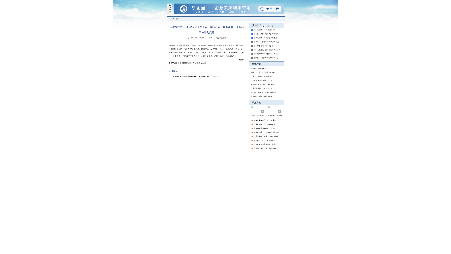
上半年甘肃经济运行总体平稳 (261, 88)
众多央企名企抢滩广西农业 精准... (263, 84)
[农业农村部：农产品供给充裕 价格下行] (275, 110)
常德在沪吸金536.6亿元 (259, 68)
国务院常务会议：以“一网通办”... (266, 120)
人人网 (193, 63)
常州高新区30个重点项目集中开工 (266, 38)
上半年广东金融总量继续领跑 (261, 76)
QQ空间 (172, 63)
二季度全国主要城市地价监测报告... (267, 136)
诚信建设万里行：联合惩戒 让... (265, 140)
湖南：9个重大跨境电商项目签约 (263, 72)
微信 (198, 63)
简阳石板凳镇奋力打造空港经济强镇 (267, 50)
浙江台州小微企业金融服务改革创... (267, 58)
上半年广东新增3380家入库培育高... (267, 42)
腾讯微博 (187, 63)
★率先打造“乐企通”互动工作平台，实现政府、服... (191, 76)
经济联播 (256, 64)
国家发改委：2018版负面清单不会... (267, 132)
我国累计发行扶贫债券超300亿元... (266, 148)
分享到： (204, 63)
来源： (211, 38)
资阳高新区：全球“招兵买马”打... (266, 30)
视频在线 (256, 102)
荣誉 (177, 19)
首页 (172, 19)
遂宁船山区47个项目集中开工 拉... (266, 54)
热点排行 (256, 25)
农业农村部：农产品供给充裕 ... (265, 124)
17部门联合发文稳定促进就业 (264, 144)
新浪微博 (179, 63)
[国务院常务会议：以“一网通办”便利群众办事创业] (258, 110)
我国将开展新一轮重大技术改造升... (267, 34)
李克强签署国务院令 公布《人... (265, 128)
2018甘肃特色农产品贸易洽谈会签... (264, 92)
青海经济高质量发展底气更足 (261, 96)
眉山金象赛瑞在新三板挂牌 (264, 46)
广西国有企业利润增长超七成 (261, 80)
